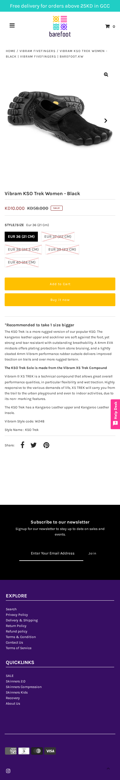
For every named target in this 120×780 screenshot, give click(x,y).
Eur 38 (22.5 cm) (23, 249)
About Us (13, 703)
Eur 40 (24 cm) (22, 262)
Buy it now (60, 300)
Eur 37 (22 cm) (57, 236)
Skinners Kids (17, 692)
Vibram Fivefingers (38, 51)
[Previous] (14, 120)
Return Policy (16, 626)
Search (11, 609)
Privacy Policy (17, 615)
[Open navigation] (12, 26)
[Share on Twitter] (33, 445)
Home (10, 51)
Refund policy (16, 631)
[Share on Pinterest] (46, 445)
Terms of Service (18, 648)
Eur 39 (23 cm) (62, 249)
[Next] (106, 120)
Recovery (13, 698)
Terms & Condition (21, 637)
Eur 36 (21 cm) (21, 236)
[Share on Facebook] (22, 445)
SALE (10, 676)
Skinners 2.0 (15, 681)
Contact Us (14, 642)
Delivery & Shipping (22, 620)
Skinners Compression (24, 687)
